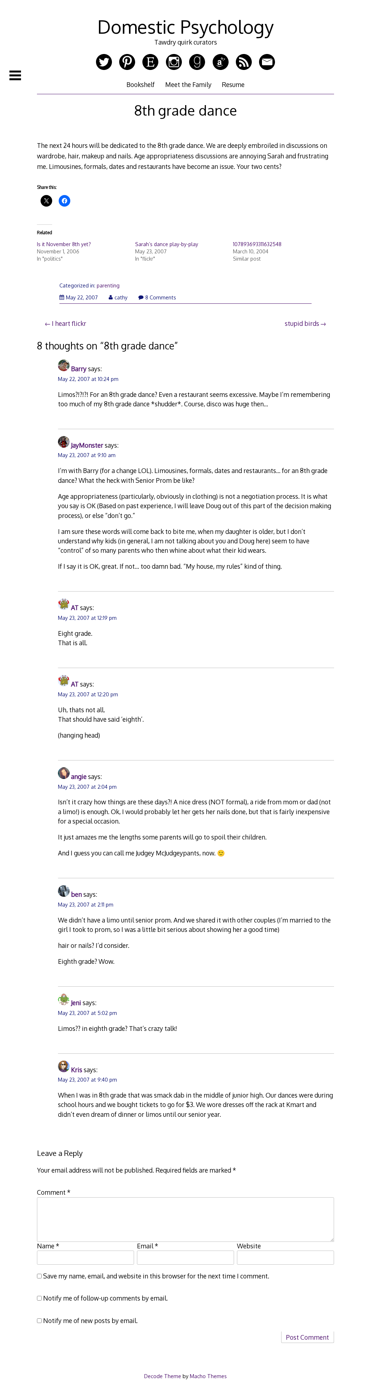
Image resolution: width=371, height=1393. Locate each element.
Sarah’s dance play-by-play (166, 244)
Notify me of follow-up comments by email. (105, 1298)
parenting (108, 285)
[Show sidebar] (15, 75)
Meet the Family (188, 84)
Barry (79, 369)
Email (147, 1246)
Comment (54, 1192)
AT (75, 607)
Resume (233, 84)
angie (79, 776)
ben (76, 894)
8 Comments (160, 297)
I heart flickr (69, 323)
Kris (76, 1070)
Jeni (76, 1003)
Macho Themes (208, 1376)
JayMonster (87, 445)
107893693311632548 (257, 244)
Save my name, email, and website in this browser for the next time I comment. (156, 1276)
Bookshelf (140, 84)
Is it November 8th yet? (64, 244)
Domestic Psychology (185, 26)
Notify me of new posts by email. (90, 1320)
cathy (121, 297)
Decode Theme (162, 1376)
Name (48, 1246)
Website (249, 1246)
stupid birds (302, 323)
